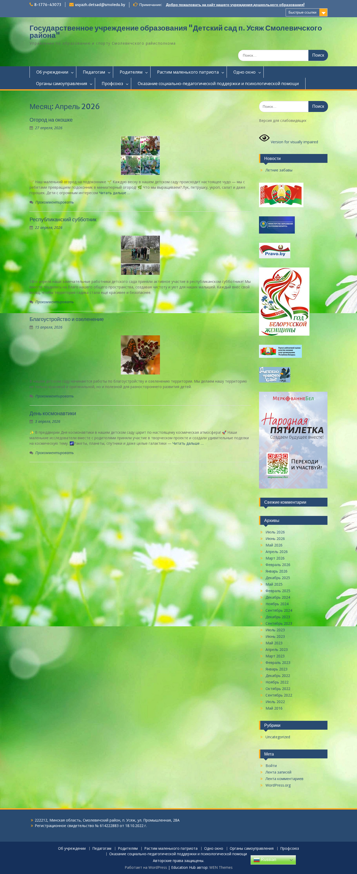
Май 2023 (274, 642)
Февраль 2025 (278, 590)
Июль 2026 (275, 532)
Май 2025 (274, 584)
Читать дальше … (114, 192)
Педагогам (94, 72)
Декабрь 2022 (278, 675)
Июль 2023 (275, 629)
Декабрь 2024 (278, 597)
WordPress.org (278, 785)
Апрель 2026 (277, 551)
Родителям (131, 72)
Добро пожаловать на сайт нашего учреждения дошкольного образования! (235, 4)
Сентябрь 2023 (279, 623)
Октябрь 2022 (278, 688)
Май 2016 (274, 708)
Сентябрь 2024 (279, 610)
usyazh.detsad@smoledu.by (100, 4)
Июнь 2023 (275, 636)
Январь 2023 (276, 669)
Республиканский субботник (63, 219)
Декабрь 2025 (278, 577)
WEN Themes (221, 867)
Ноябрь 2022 (277, 682)
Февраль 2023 (278, 662)
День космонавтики (53, 413)
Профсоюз (112, 83)
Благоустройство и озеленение (67, 319)
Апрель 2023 (277, 649)
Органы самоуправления (61, 83)
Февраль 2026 (278, 564)
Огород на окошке (51, 119)
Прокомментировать (54, 202)
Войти (271, 765)
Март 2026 (275, 558)
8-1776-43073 (47, 4)
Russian (268, 859)
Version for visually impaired (294, 141)
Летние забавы (279, 170)
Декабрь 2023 (278, 616)
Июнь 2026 (275, 538)
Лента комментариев (284, 778)
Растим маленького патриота (188, 72)
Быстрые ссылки (302, 12)
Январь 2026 (276, 571)
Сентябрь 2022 (279, 695)
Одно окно (244, 72)
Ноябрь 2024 (277, 603)
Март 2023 (275, 655)
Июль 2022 (275, 701)
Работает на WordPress (146, 867)
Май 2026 (274, 545)
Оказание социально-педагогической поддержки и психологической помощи (218, 83)
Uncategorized (278, 736)
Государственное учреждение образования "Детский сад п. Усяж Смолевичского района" (176, 31)
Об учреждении (52, 72)
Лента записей (278, 772)
